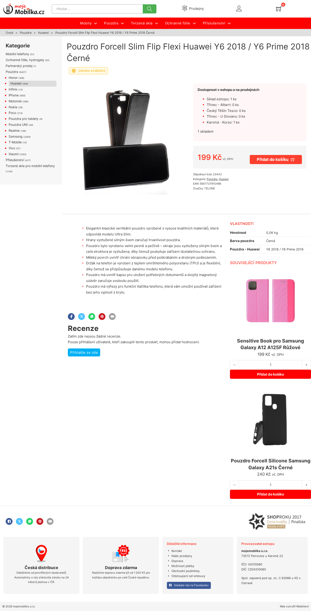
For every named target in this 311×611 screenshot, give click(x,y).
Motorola (15, 101)
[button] (173, 82)
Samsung (16, 136)
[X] (81, 316)
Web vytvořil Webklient (294, 606)
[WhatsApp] (91, 316)
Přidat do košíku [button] (270, 374)
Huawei (43, 32)
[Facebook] (71, 316)
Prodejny (196, 8)
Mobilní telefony (17, 54)
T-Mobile (15, 142)
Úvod (9, 32)
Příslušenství (15, 160)
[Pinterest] (102, 316)
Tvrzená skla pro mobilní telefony (30, 166)
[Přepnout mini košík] (279, 9)
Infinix (13, 89)
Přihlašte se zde (84, 352)
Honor (13, 78)
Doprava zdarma (121, 567)
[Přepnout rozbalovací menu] (95, 23)
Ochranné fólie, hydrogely (25, 60)
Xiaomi (13, 154)
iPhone (14, 95)
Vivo (12, 148)
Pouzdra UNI (18, 124)
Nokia (13, 107)
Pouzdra (25, 32)
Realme (14, 130)
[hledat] (149, 8)
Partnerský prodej (19, 66)
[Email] (112, 316)
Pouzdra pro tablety (23, 119)
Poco (12, 113)
